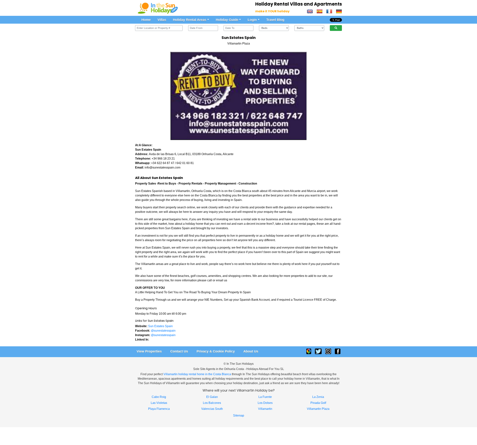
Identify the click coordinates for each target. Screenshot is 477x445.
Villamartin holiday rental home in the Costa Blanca (197, 374)
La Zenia (318, 396)
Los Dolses (265, 402)
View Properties (149, 351)
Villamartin (265, 408)
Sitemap (238, 415)
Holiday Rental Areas (189, 20)
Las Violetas (159, 402)
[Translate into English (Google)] (310, 11)
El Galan (212, 396)
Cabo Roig (159, 396)
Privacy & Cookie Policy (216, 351)
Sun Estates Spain (160, 326)
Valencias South (212, 408)
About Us (250, 351)
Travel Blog (275, 20)
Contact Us (179, 351)
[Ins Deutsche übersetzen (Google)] (338, 11)
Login (252, 20)
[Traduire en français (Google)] (329, 11)
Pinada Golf (318, 402)
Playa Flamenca (159, 408)
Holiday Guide (227, 20)
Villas (161, 20)
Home (146, 20)
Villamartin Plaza (318, 408)
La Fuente (265, 396)
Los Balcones (212, 402)
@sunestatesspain (163, 330)
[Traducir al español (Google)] (319, 11)
